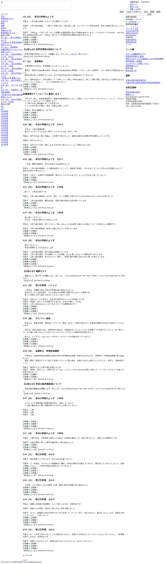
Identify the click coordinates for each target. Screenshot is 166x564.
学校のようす (6, 30)
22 (132, 33)
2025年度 (4, 114)
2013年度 (4, 142)
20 (128, 33)
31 (136, 35)
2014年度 (4, 140)
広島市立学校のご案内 (135, 56)
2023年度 (4, 118)
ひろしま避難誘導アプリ (136, 54)
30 (134, 35)
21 (130, 33)
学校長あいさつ (7, 19)
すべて (139, 19)
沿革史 (3, 28)
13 (128, 31)
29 (132, 35)
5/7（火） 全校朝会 (9, 47)
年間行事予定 (131, 42)
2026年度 (4, 111)
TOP (2, 16)
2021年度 (4, 123)
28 (130, 35)
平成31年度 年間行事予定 (136, 80)
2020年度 (4, 126)
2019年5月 (133, 22)
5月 (2, 107)
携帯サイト (130, 95)
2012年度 (4, 145)
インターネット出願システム (137, 64)
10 (136, 29)
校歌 (3, 23)
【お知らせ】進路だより (11, 78)
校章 (3, 26)
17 (136, 31)
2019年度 (4, 128)
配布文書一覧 (131, 71)
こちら (72, 54)
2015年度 (4, 137)
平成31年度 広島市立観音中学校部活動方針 (143, 83)
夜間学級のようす (8, 33)
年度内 (130, 19)
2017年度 (4, 133)
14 (130, 31)
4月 (2, 109)
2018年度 (4, 130)
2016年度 (4, 135)
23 (134, 33)
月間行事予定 (131, 40)
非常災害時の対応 (133, 92)
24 (136, 33)
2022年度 (4, 121)
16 (134, 31)
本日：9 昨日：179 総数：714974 (135, 6)
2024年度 (4, 116)
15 (132, 31)
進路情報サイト (132, 66)
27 (128, 35)
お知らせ (4, 21)
